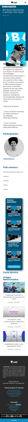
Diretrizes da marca (14, 406)
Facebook (6, 176)
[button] (25, 2)
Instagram (6, 180)
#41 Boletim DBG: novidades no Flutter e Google (14, 244)
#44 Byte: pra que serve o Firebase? (14, 214)
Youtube (5, 189)
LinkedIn (5, 185)
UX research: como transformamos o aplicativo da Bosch (14, 322)
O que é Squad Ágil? (14, 396)
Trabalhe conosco (11, 404)
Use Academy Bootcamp (14, 407)
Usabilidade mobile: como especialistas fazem (14, 345)
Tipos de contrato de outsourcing (14, 391)
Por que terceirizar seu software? (14, 393)
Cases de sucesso (14, 409)
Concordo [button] (14, 420)
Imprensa (14, 410)
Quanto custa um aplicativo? (14, 394)
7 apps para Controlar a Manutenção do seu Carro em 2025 (14, 297)
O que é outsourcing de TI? (14, 390)
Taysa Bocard (8, 159)
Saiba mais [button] (19, 416)
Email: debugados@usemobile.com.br (13, 172)
